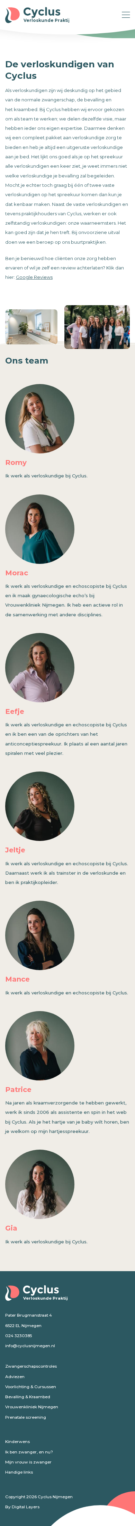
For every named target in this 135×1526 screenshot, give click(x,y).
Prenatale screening (25, 1417)
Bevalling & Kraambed (27, 1396)
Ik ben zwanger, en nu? (29, 1452)
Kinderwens (17, 1441)
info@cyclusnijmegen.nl (30, 1345)
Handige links (19, 1472)
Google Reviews (34, 277)
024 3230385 (18, 1335)
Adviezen (15, 1376)
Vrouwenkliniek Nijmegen (31, 1406)
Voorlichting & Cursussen (30, 1386)
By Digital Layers (22, 1506)
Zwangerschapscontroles (31, 1366)
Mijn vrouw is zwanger (28, 1462)
